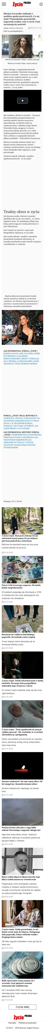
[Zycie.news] (21, 4)
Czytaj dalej (22, 1006)
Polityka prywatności (27, 1023)
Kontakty (12, 1023)
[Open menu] (4, 4)
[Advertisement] (22, 184)
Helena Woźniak (16, 28)
